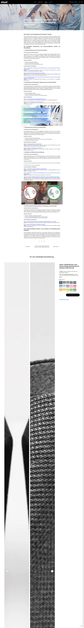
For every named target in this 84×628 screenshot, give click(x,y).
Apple (71, 289)
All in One (74, 289)
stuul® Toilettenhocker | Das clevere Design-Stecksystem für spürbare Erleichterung (69, 266)
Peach (60, 289)
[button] (7, 571)
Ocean (64, 286)
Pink (71, 286)
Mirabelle (64, 289)
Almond (67, 282)
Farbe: (62, 279)
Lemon (67, 289)
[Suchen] (79, 2)
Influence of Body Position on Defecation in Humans (35, 101)
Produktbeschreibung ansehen (64, 299)
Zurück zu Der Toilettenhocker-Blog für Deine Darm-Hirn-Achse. (42, 247)
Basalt (64, 282)
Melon (74, 286)
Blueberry (60, 286)
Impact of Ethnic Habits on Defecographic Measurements (36, 98)
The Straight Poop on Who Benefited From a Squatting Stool (36, 168)
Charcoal (60, 282)
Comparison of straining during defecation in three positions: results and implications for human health (43, 176)
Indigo (74, 282)
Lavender (67, 286)
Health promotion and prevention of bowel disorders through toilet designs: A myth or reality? (41, 221)
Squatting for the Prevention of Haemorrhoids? (34, 143)
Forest (71, 282)
